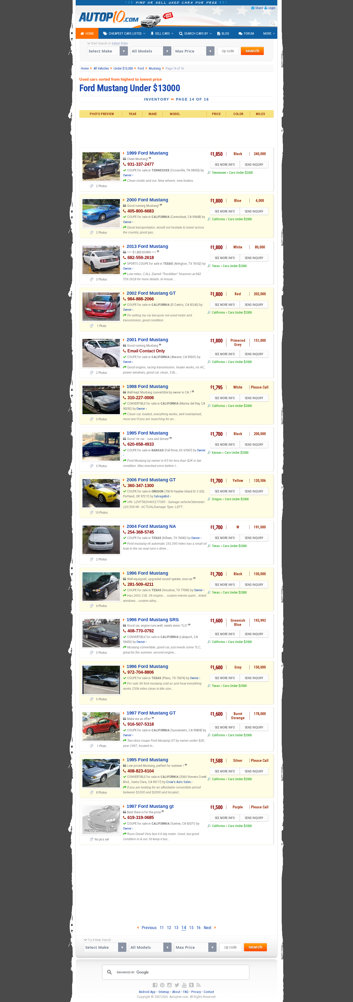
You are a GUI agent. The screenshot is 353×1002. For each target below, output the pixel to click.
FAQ (185, 992)
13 (176, 927)
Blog (225, 33)
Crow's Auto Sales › (179, 782)
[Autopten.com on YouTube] (184, 985)
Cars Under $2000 (241, 172)
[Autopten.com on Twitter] (176, 985)
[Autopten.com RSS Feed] (198, 985)
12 (169, 927)
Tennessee (219, 172)
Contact (209, 992)
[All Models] (151, 51)
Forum (249, 33)
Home (90, 33)
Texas (215, 266)
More (267, 33)
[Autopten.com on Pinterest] (162, 985)
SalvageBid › (162, 496)
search (252, 50)
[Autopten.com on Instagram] (169, 985)
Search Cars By (196, 33)
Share (259, 8)
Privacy (196, 992)
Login (271, 8)
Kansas (216, 452)
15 (191, 927)
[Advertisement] (176, 131)
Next (209, 927)
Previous (148, 927)
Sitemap (163, 992)
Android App (147, 992)
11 (162, 927)
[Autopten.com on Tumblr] (191, 985)
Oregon (216, 499)
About (176, 992)
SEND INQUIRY (254, 164)
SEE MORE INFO (225, 164)
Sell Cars (162, 33)
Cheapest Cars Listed (125, 33)
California (218, 219)
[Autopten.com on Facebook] (155, 985)
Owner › (128, 175)
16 (198, 927)
